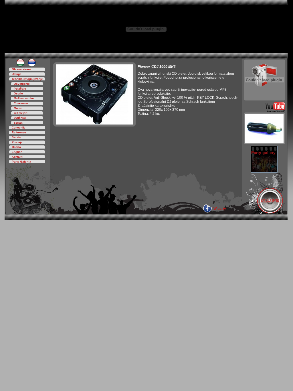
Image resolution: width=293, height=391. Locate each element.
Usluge (16, 74)
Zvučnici (20, 117)
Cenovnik (18, 127)
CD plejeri (20, 112)
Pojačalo (20, 88)
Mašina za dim (24, 98)
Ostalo (18, 93)
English (17, 151)
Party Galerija (21, 161)
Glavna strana (21, 69)
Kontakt (17, 156)
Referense (19, 132)
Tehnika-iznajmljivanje (27, 78)
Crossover (21, 103)
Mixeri (18, 108)
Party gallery (263, 152)
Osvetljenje (22, 83)
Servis (16, 137)
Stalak (18, 122)
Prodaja (17, 142)
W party (219, 209)
